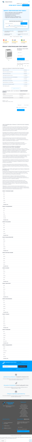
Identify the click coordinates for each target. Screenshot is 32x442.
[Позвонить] (30, 440)
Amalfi (4, 246)
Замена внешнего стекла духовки (7, 80)
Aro (3, 212)
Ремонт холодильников (7, 206)
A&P (4, 239)
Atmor (4, 262)
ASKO (4, 339)
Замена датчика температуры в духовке (8, 84)
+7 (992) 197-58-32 (8, 1)
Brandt (4, 325)
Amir (4, 273)
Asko (4, 260)
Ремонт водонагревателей (8, 237)
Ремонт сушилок (6, 314)
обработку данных (19, 61)
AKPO (4, 256)
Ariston (4, 202)
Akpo (4, 229)
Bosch (4, 323)
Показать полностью (16, 88)
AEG (4, 210)
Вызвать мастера (22, 366)
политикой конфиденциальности (10, 438)
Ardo (4, 198)
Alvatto (4, 335)
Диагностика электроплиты (7, 73)
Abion (4, 348)
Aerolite (4, 356)
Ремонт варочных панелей (8, 252)
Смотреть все (5, 204)
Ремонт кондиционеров (24, 416)
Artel (4, 310)
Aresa (4, 200)
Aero (4, 354)
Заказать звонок (25, 5)
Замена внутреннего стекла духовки (8, 82)
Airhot (4, 289)
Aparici (4, 248)
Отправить (23, 431)
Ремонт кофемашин (6, 329)
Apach (4, 306)
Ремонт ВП (24, 409)
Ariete (4, 337)
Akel (4, 196)
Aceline (4, 352)
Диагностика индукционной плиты (8, 71)
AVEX (4, 264)
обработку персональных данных (18, 25)
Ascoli (4, 258)
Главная (11, 36)
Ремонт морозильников (7, 298)
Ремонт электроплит (16, 36)
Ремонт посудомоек (7, 221)
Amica (4, 304)
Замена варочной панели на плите (8, 75)
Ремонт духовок (23, 410)
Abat (4, 208)
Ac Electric (5, 350)
